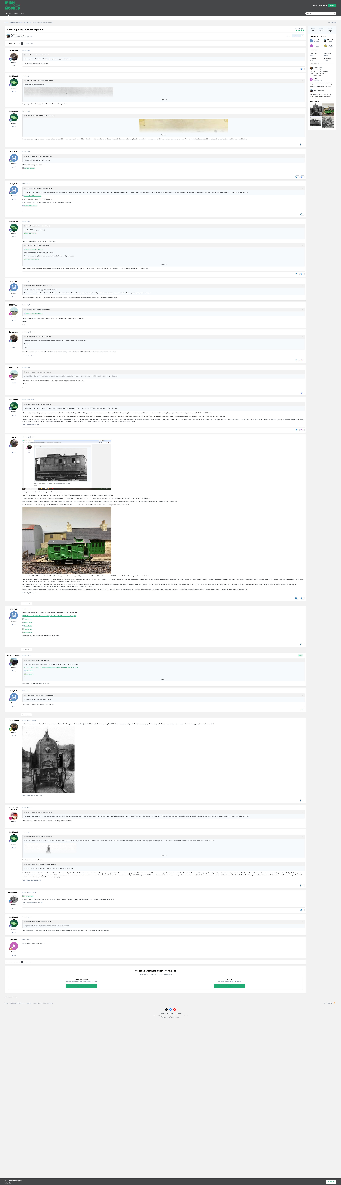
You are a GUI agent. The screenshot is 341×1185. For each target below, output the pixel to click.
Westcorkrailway (18, 35)
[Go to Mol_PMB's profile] (14, 158)
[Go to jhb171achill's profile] (14, 82)
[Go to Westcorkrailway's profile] (8, 36)
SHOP (22, 13)
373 (14, 320)
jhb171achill (13, 76)
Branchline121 (13, 893)
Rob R (315, 45)
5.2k (14, 452)
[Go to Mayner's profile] (14, 443)
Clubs (6, 18)
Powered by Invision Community (170, 1017)
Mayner (14, 437)
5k (14, 66)
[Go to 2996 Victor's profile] (14, 311)
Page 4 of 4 (29, 43)
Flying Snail (331, 45)
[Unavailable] (66, 464)
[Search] (334, 13)
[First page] (7, 43)
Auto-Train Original (13, 808)
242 (14, 736)
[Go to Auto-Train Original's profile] (14, 816)
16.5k (14, 91)
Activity (16, 13)
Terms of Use (8, 1182)
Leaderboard (25, 18)
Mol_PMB (44, 55)
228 (14, 908)
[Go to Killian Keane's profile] (14, 727)
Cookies (179, 1013)
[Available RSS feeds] (334, 1003)
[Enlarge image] (66, 540)
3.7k (14, 167)
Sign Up (332, 5)
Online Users (14, 18)
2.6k (14, 670)
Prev (10, 43)
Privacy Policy (171, 1013)
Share (288, 36)
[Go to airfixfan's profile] (14, 946)
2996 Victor (13, 305)
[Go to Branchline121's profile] (14, 899)
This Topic (327, 13)
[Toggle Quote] (25, 55)
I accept (331, 1181)
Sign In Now (229, 986)
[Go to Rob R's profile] (311, 45)
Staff (33, 18)
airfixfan (13, 940)
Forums (8, 13)
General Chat (28, 36)
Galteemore (13, 50)
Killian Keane (46, 80)
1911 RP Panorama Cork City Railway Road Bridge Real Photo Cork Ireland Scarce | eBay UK (49, 616)
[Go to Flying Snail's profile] (325, 45)
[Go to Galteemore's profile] (14, 57)
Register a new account (81, 986)
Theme (162, 1013)
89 (14, 825)
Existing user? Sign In (319, 5)
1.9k (14, 955)
